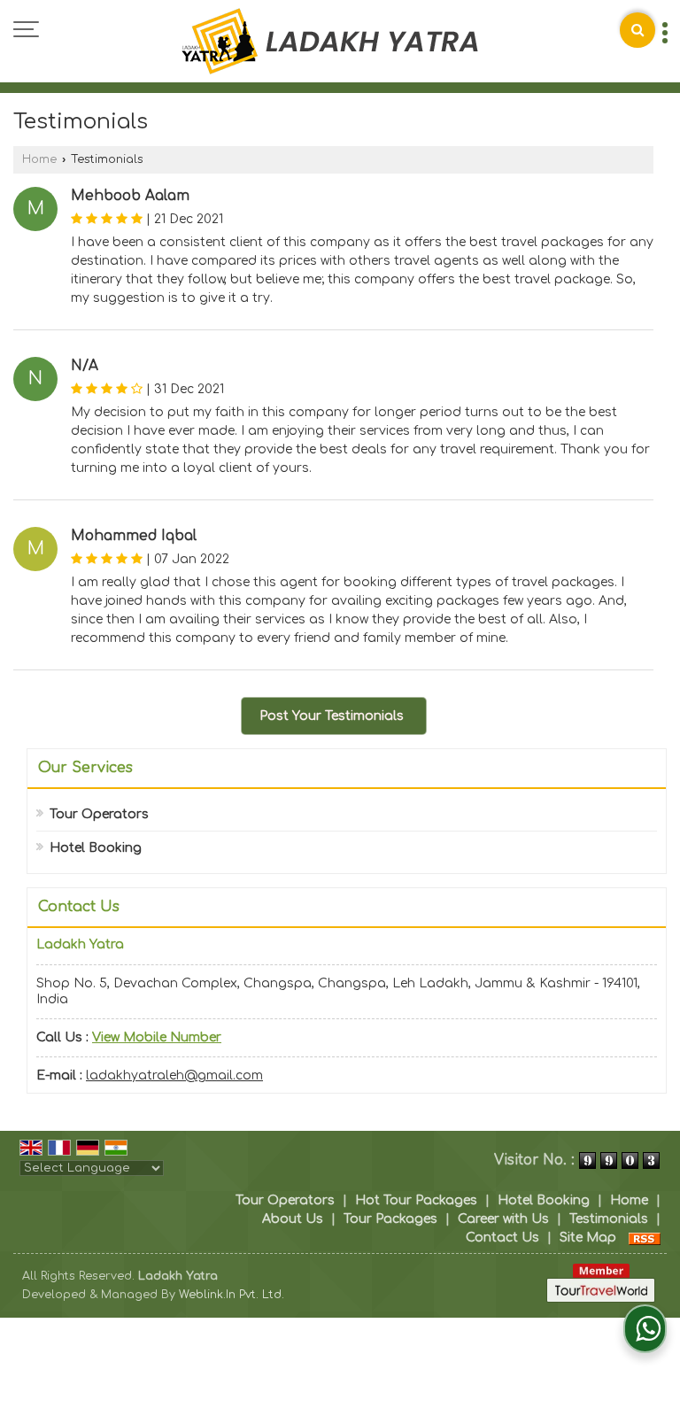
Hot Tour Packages (416, 1200)
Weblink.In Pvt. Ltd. (231, 1294)
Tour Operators (99, 814)
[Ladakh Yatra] (330, 43)
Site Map (588, 1237)
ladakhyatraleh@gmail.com (174, 1075)
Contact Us (502, 1237)
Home (39, 159)
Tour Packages (390, 1219)
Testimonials (608, 1219)
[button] (156, 1037)
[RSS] (645, 1237)
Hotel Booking (96, 848)
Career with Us (503, 1219)
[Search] (637, 30)
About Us (292, 1219)
